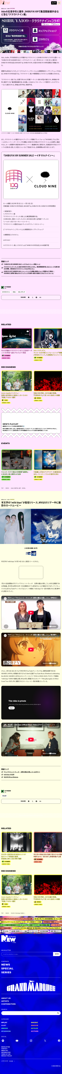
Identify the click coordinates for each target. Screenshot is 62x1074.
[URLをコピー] (40, 297)
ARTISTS (5, 1001)
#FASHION (6, 1031)
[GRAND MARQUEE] (31, 985)
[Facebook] (59, 1041)
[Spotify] (3, 1041)
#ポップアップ (21, 292)
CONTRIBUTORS (8, 1004)
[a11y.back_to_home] (5, 2)
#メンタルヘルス (24, 931)
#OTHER (34, 1031)
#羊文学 (4, 795)
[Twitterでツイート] (33, 297)
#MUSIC (34, 1022)
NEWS (7, 488)
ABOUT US (6, 998)
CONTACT (4, 1048)
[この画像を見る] (28, 553)
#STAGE (34, 1028)
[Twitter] (45, 1041)
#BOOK (4, 1028)
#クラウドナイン (6, 292)
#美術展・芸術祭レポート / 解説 (10, 931)
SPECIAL (7, 968)
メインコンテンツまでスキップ (10, 2)
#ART (3, 1025)
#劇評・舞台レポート (46, 931)
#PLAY (4, 1022)
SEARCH (4, 1009)
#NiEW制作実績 (35, 931)
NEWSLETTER (6, 950)
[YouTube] (17, 1041)
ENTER (57, 954)
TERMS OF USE (5, 1054)
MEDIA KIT (4, 1050)
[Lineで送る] (29, 297)
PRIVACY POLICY (6, 1056)
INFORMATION (5, 1052)
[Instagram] (31, 1041)
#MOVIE (34, 1025)
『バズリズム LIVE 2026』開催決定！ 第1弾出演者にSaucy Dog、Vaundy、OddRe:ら (26, 928)
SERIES (6, 972)
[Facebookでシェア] (36, 297)
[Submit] (58, 1013)
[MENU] (59, 3)
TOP (2, 488)
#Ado (14, 292)
